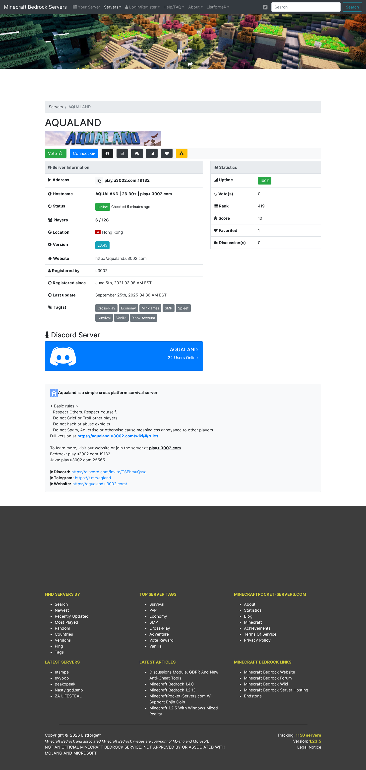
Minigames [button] (150, 308)
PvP (153, 610)
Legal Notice (309, 747)
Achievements (257, 628)
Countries (64, 634)
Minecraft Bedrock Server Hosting (276, 689)
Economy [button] (128, 308)
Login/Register (142, 6)
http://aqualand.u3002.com (121, 258)
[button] (99, 181)
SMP (153, 622)
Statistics (252, 610)
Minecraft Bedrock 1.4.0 (171, 683)
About (194, 6)
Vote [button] (53, 153)
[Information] (107, 153)
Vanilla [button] (121, 318)
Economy (158, 616)
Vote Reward (161, 640)
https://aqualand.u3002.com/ (99, 483)
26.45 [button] (102, 245)
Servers (111, 6)
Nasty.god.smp (69, 689)
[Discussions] (137, 153)
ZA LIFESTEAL (68, 695)
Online (103, 207)
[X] (265, 7)
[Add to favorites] (167, 153)
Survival (156, 604)
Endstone (253, 695)
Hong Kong (112, 232)
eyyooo (62, 677)
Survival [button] (104, 318)
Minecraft (253, 622)
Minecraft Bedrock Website (269, 672)
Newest (62, 610)
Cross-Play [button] (106, 308)
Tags (59, 652)
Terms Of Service (260, 634)
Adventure (159, 634)
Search (352, 6)
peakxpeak (65, 683)
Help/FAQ (172, 6)
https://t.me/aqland (93, 477)
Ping (59, 646)
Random (62, 628)
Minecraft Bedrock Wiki (266, 683)
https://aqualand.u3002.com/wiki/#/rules (117, 435)
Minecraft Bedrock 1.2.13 (172, 689)
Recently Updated (72, 616)
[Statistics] (122, 153)
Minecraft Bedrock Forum (268, 677)
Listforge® (216, 6)
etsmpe (62, 672)
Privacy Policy (257, 640)
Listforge (89, 735)
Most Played (66, 622)
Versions (63, 640)
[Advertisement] (183, 86)
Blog (248, 616)
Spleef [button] (183, 308)
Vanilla (155, 646)
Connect (81, 153)
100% (264, 181)
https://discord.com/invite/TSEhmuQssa (108, 471)
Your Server (88, 6)
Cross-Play (159, 628)
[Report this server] (181, 153)
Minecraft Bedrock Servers (35, 7)
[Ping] (152, 153)
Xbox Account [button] (143, 318)
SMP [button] (168, 308)
